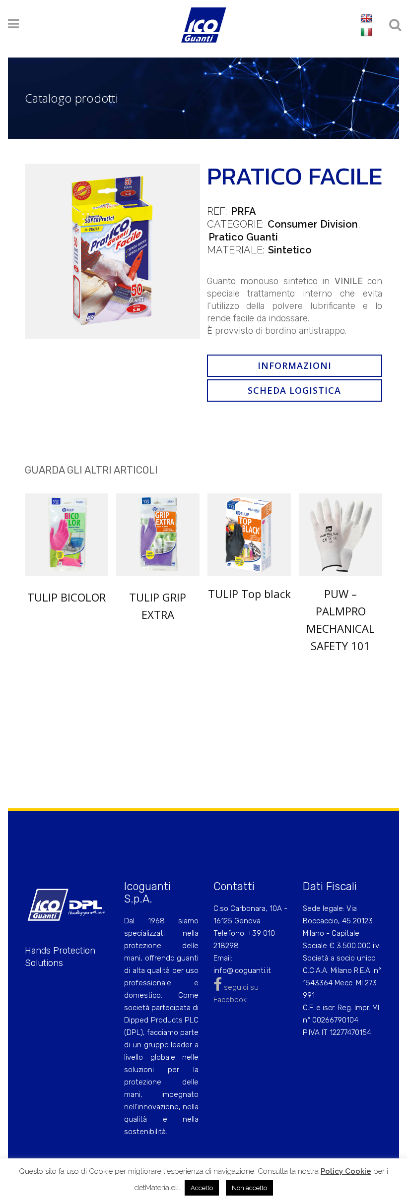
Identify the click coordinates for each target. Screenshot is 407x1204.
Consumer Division (313, 224)
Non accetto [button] (249, 1188)
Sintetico (290, 250)
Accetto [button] (202, 1188)
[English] (366, 19)
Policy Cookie (346, 1171)
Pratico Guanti (243, 237)
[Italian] (366, 32)
